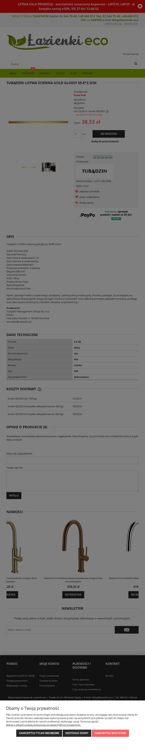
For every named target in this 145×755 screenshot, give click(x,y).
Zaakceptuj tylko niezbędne (39, 733)
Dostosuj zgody (77, 733)
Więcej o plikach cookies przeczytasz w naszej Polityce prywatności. (43, 725)
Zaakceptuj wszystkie (110, 733)
